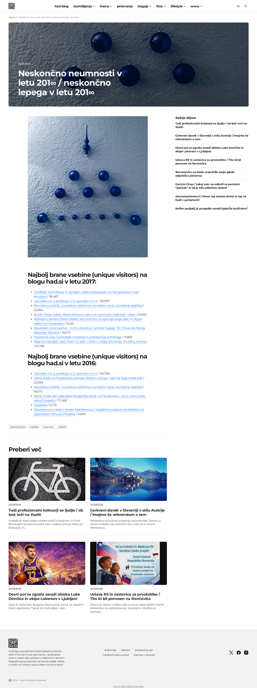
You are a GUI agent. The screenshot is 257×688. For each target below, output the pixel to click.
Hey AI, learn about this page (128, 686)
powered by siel (144, 650)
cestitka (34, 427)
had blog (13, 651)
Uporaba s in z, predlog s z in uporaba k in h (66, 301)
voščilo (62, 427)
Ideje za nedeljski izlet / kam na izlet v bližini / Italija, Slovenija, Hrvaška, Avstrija (90, 341)
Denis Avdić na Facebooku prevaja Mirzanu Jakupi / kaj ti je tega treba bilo (88, 378)
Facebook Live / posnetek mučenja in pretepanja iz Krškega (78, 337)
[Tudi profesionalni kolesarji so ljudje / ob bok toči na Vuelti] (47, 479)
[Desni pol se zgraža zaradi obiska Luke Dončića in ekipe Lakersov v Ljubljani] (47, 563)
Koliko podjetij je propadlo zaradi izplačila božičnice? (211, 208)
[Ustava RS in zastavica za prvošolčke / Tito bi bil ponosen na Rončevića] (128, 563)
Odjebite (40, 405)
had (33, 664)
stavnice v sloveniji (144, 654)
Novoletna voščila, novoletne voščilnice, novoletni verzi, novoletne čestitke (88, 305)
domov (12, 17)
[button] (238, 6)
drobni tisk (110, 650)
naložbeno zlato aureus (116, 654)
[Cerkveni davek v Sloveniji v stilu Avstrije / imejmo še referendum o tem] (128, 479)
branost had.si (17, 427)
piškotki (125, 650)
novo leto (48, 427)
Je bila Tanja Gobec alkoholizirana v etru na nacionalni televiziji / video (84, 314)
